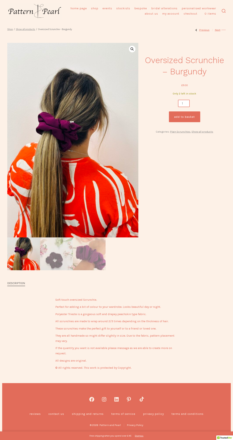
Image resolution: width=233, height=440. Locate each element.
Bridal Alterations (164, 8)
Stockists (123, 8)
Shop (94, 8)
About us (151, 13)
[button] (132, 49)
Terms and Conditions (187, 414)
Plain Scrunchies (180, 131)
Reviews (35, 414)
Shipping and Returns (88, 414)
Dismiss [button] (139, 435)
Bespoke (140, 8)
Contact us (56, 414)
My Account (170, 13)
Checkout (190, 13)
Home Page (78, 8)
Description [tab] (16, 283)
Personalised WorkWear (199, 8)
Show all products (25, 29)
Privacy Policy (153, 414)
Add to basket (184, 117)
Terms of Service (123, 414)
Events (107, 8)
